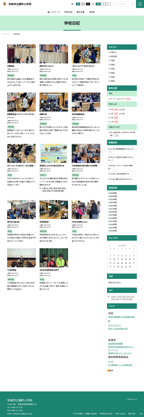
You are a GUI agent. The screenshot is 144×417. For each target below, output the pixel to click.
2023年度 (113, 202)
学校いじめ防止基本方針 (118, 328)
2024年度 (113, 199)
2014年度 (113, 230)
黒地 (88, 4)
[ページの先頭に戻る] (141, 414)
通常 (78, 4)
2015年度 (113, 227)
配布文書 (81, 12)
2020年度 (113, 211)
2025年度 (113, 196)
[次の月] (134, 245)
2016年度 (113, 224)
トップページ (54, 12)
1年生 (51, 188)
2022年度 (113, 205)
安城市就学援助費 (115, 343)
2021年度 (113, 208)
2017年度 (113, 221)
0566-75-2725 (17, 407)
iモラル (110, 361)
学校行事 (57, 191)
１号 (113, 121)
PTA (52, 191)
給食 (62, 191)
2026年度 (113, 193)
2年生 (55, 188)
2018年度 (113, 218)
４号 (117, 109)
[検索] (131, 4)
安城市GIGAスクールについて (120, 353)
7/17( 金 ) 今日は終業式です (118, 174)
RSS (111, 370)
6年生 (49, 191)
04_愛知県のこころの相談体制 (120, 365)
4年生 (64, 188)
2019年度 (113, 215)
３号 (117, 113)
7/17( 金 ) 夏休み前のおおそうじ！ (120, 179)
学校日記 (68, 12)
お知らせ (45, 188)
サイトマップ (132, 399)
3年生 (59, 188)
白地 (83, 4)
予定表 (92, 12)
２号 (113, 117)
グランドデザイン (114, 325)
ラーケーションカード (120, 99)
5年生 (44, 191)
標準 (98, 4)
